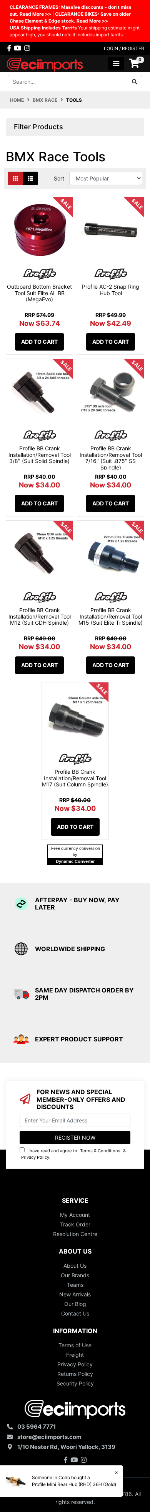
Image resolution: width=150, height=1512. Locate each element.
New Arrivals (75, 1294)
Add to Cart (39, 341)
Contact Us (75, 1313)
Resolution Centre (75, 1234)
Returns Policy (75, 1374)
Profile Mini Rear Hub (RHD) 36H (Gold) (74, 1484)
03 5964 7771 (36, 1426)
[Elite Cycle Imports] (45, 63)
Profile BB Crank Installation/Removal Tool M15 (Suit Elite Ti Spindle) (110, 616)
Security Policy (75, 1383)
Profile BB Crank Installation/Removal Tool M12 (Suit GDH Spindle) (39, 616)
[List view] (30, 178)
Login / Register (124, 48)
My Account (75, 1215)
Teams (75, 1284)
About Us (75, 1265)
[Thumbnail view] (15, 178)
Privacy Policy (35, 1157)
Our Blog (75, 1304)
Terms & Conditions (100, 1150)
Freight (75, 1354)
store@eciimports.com (49, 1437)
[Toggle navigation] (116, 63)
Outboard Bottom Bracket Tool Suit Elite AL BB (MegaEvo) (39, 293)
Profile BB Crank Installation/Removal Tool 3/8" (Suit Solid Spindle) (39, 454)
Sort (59, 178)
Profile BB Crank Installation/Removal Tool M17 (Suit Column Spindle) (75, 778)
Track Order (75, 1224)
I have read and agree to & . (73, 1154)
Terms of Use (75, 1345)
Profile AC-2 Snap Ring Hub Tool (110, 289)
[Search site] (134, 81)
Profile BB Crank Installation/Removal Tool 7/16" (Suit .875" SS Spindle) (111, 458)
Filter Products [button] (38, 127)
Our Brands (75, 1275)
